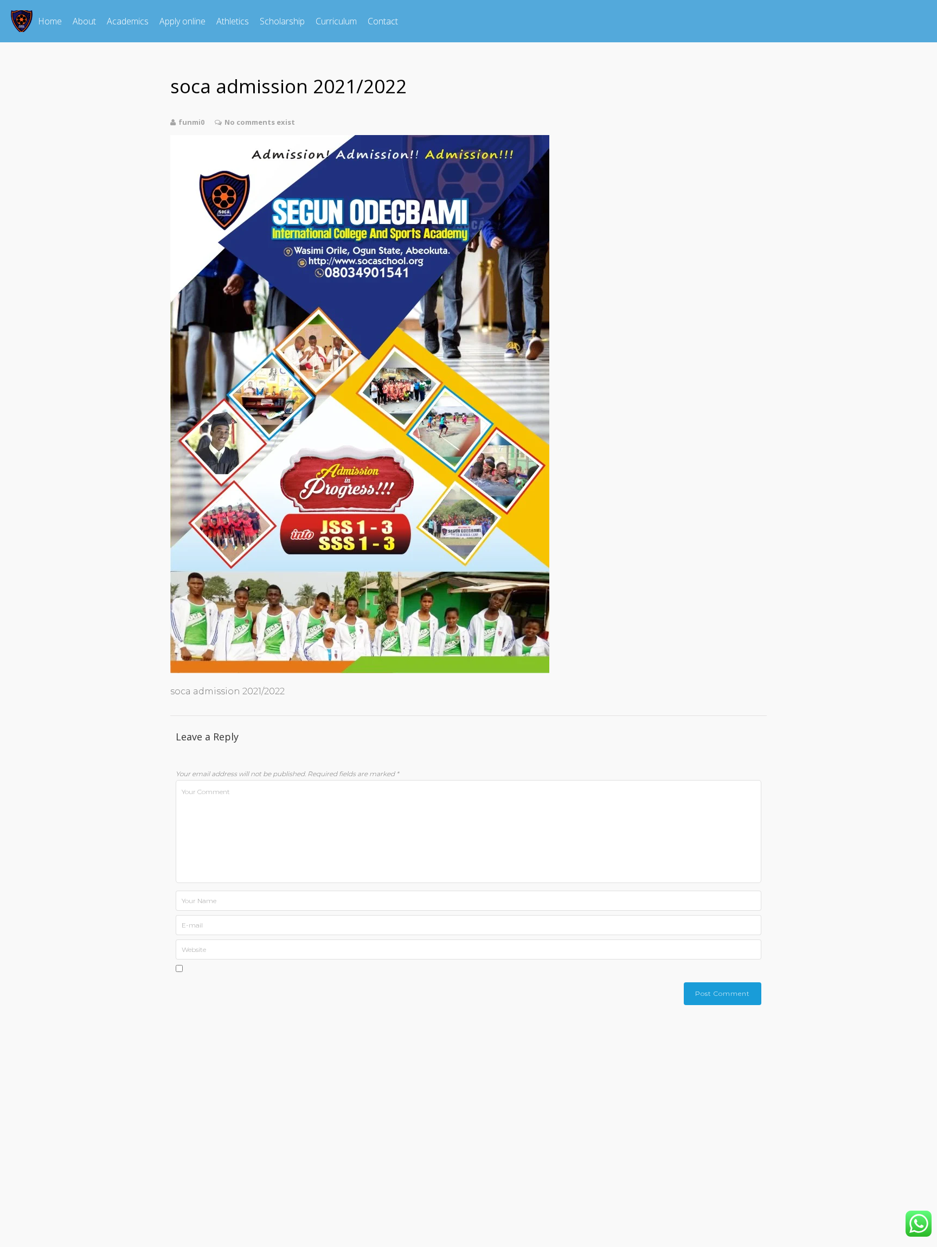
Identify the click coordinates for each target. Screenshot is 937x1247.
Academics (128, 21)
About (84, 21)
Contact (383, 21)
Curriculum (336, 21)
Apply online (182, 21)
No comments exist (259, 122)
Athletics (232, 21)
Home (50, 21)
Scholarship (282, 21)
